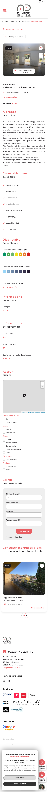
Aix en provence (22, 21)
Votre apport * (11, 511)
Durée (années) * (12, 503)
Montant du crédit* (13, 494)
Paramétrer (20, 778)
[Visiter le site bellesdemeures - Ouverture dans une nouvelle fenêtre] (32, 695)
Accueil (5, 21)
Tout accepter (20, 784)
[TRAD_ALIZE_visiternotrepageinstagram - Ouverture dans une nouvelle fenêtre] (4, 681)
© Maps (30, 412)
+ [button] (42, 383)
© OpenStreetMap (40, 412)
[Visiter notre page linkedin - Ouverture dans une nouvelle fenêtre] (9, 681)
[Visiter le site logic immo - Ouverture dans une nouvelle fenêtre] (7, 702)
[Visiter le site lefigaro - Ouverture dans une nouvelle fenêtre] (16, 695)
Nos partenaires (8, 739)
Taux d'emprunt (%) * (13, 520)
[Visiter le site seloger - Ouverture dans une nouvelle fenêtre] (23, 695)
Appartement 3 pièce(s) (14, 598)
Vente (11, 21)
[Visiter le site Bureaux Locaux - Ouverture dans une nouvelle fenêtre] (6, 709)
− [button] (42, 386)
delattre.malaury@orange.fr (14, 659)
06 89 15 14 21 (9, 656)
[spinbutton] (24, 523)
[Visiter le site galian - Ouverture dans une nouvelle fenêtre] (7, 694)
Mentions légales (8, 745)
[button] (26, 615)
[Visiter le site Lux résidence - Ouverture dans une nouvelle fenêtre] (37, 702)
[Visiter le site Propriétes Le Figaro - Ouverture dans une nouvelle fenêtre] (22, 702)
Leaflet (23, 412)
